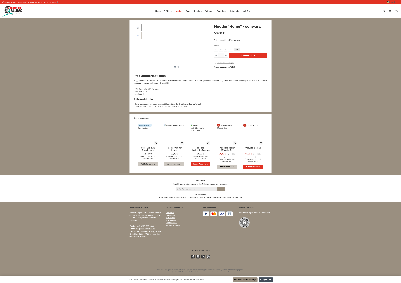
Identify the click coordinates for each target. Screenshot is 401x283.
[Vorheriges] (145, 46)
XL (231, 50)
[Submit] (221, 189)
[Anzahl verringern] (216, 55)
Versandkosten (194, 270)
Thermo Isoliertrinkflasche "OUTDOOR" (200, 149)
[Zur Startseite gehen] (13, 11)
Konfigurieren (265, 280)
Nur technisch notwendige (245, 280)
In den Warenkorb (248, 55)
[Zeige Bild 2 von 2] (178, 67)
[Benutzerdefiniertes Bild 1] (217, 213)
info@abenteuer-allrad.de (145, 229)
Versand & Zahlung (173, 225)
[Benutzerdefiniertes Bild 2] (229, 213)
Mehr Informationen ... (198, 279)
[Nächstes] (208, 46)
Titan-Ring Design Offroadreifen (227, 149)
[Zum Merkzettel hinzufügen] (156, 143)
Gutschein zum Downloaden (148, 149)
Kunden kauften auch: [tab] (142, 118)
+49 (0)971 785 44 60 (145, 226)
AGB (211, 197)
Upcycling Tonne (253, 148)
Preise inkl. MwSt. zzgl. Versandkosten (227, 40)
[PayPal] (206, 213)
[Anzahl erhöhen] (226, 55)
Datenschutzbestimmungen (177, 197)
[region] (172, 46)
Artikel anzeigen (148, 164)
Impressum (170, 213)
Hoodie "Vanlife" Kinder (174, 149)
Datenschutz (171, 215)
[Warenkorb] (396, 11)
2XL (236, 50)
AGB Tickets (171, 220)
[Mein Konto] (390, 11)
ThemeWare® (224, 272)
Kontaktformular (140, 237)
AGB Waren (170, 218)
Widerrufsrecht (171, 223)
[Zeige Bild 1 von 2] (175, 67)
